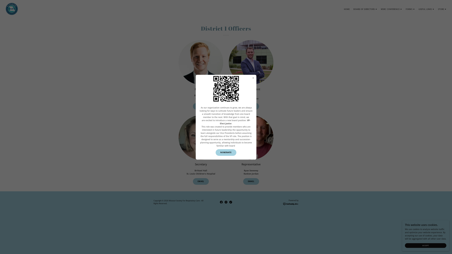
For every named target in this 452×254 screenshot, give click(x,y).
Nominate (226, 152)
